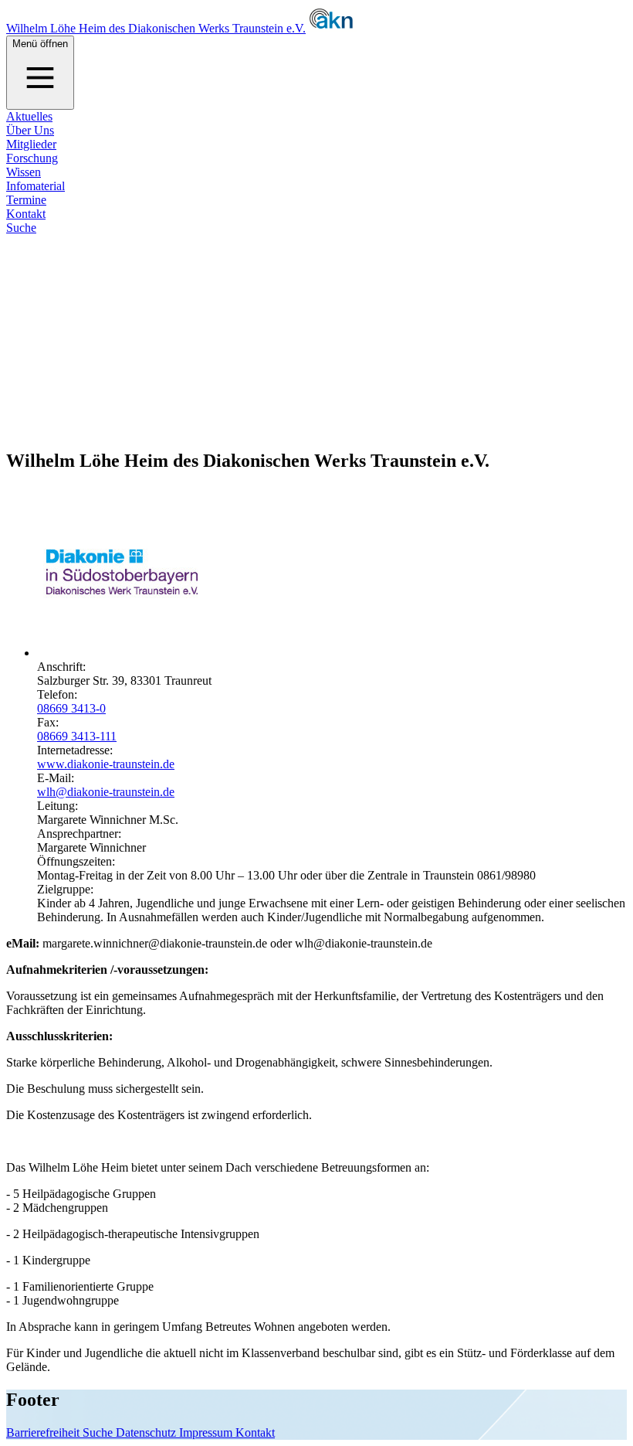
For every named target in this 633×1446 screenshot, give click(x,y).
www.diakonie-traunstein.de (105, 764)
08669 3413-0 (71, 708)
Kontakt (26, 213)
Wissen (23, 172)
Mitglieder (31, 144)
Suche (21, 227)
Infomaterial (35, 185)
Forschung (32, 158)
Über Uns (30, 130)
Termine (26, 199)
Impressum (207, 1432)
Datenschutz (147, 1432)
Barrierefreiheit (44, 1432)
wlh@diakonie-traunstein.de (105, 791)
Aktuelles (29, 116)
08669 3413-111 (77, 736)
